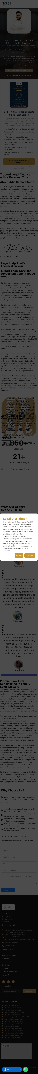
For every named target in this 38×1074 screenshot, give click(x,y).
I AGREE (19, 555)
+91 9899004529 (14, 1069)
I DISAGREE (30, 555)
